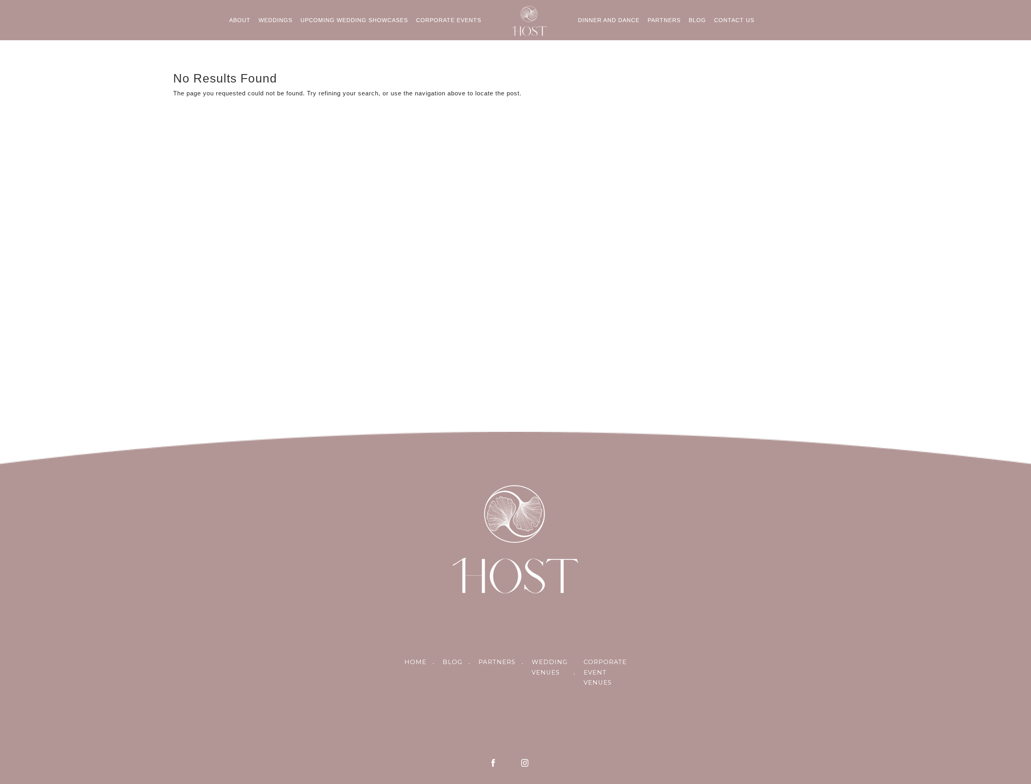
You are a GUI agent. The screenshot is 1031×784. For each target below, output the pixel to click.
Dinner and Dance (609, 20)
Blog (697, 20)
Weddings (275, 20)
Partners (664, 20)
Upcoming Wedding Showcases (354, 20)
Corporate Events (448, 20)
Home (415, 662)
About (240, 20)
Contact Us (734, 20)
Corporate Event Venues (605, 672)
